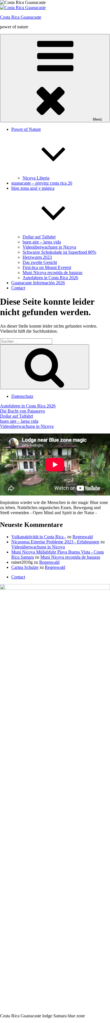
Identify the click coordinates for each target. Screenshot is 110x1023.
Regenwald (82, 536)
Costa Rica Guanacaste (20, 17)
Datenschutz (22, 396)
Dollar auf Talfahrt (39, 236)
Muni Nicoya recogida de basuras (52, 272)
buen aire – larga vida (42, 242)
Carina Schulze (24, 567)
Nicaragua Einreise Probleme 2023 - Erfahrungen (55, 541)
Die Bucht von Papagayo (22, 411)
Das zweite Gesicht (40, 262)
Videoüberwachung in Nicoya (49, 247)
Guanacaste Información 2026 (38, 282)
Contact (18, 287)
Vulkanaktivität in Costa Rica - (38, 536)
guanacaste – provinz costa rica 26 (41, 183)
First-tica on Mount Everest (47, 267)
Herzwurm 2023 (37, 257)
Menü (97, 119)
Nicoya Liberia (36, 178)
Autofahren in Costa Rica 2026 (50, 277)
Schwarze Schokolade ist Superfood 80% (59, 252)
